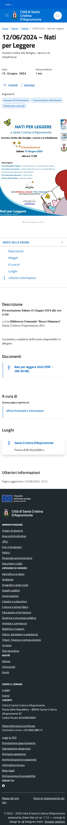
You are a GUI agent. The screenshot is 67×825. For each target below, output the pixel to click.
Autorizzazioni (10, 596)
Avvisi (5, 672)
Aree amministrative (14, 536)
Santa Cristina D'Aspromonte (33, 443)
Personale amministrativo (17, 558)
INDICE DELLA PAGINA (16, 242)
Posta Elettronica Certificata (18, 726)
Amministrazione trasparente (19, 759)
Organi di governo (12, 531)
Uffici (5, 541)
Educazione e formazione (16, 612)
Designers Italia (33, 822)
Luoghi (6, 690)
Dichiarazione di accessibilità (18, 776)
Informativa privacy (13, 765)
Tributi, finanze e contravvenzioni (21, 640)
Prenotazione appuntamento (18, 743)
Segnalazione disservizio (16, 748)
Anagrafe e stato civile (15, 585)
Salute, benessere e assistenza (20, 634)
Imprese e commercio (14, 623)
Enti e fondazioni (12, 547)
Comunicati (8, 667)
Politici (6, 552)
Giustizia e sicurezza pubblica (19, 618)
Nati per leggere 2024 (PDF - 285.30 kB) (33, 369)
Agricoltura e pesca (13, 574)
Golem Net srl (30, 817)
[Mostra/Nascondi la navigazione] (7, 15)
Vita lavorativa (10, 651)
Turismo (6, 645)
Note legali (8, 770)
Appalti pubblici (11, 590)
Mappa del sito (10, 798)
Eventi (6, 695)
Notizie (6, 661)
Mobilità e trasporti (13, 629)
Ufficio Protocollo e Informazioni (25, 411)
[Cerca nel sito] (58, 15)
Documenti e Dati (12, 563)
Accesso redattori (55, 822)
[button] (9, 4)
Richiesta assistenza (14, 754)
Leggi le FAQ (9, 737)
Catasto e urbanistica (14, 601)
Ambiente (7, 579)
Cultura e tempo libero (15, 607)
